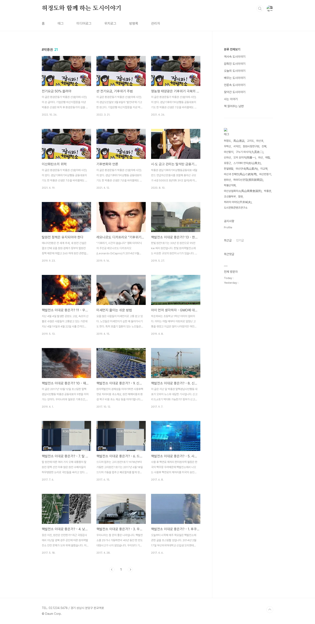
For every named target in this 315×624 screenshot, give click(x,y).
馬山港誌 (238, 140)
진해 (264, 146)
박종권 (267, 191)
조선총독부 (230, 196)
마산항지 (228, 152)
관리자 (155, 23)
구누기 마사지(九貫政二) (249, 152)
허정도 (227, 140)
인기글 (240, 240)
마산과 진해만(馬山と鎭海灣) (240, 174)
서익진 (236, 146)
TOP (269, 609)
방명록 (133, 23)
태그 (61, 23)
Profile (228, 227)
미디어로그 (84, 23)
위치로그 (110, 23)
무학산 (227, 146)
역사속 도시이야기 (234, 56)
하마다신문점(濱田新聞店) (248, 179)
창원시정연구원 (251, 146)
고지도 (250, 140)
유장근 (227, 163)
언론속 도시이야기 (234, 85)
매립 (267, 157)
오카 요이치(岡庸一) (244, 157)
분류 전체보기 (232, 49)
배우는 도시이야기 (234, 78)
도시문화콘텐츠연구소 (236, 207)
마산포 (259, 140)
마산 (260, 157)
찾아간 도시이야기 (234, 92)
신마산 (227, 157)
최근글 (228, 240)
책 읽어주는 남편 (234, 106)
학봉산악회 (230, 185)
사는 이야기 (231, 99)
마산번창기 (265, 174)
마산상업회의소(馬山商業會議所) (243, 191)
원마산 (227, 179)
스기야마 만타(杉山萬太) (247, 163)
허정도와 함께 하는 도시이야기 (82, 8)
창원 (240, 196)
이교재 (263, 168)
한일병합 (228, 168)
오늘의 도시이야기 (234, 70)
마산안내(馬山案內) (247, 168)
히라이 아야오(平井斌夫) (238, 202)
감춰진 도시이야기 (234, 63)
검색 (260, 8)
